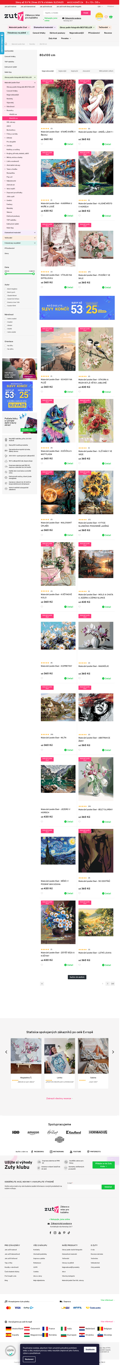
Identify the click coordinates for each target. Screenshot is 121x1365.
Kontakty (36, 1250)
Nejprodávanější (13, 95)
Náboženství (11, 181)
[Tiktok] (68, 1232)
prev (6, 1051)
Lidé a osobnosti (13, 161)
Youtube (77, 1152)
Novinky (10, 99)
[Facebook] (50, 1232)
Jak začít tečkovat (46, 6)
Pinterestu (95, 1152)
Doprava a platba (39, 1258)
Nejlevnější (62, 71)
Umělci (9, 200)
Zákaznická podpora (73, 18)
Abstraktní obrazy (13, 165)
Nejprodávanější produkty (70, 1267)
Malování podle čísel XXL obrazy (73, 1280)
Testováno (94, 1258)
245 (112, 984)
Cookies (36, 1272)
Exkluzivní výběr (11, 67)
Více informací (107, 1300)
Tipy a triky (8, 1263)
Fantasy (9, 204)
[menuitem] (19, 27)
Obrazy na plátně (68, 1263)
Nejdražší (74, 71)
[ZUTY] (60, 1209)
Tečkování (8, 238)
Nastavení (29, 1359)
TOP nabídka (9, 62)
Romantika (11, 173)
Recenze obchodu (97, 1254)
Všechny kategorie (68, 1276)
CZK (99, 6)
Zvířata (9, 146)
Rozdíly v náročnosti (11, 1267)
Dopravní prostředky (14, 192)
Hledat (85, 13)
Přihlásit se (108, 1187)
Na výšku (10, 349)
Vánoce (9, 212)
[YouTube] (59, 1232)
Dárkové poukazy (13, 216)
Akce (64, 1272)
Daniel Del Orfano (13, 299)
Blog (6, 1280)
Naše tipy (8, 72)
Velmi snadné (11, 319)
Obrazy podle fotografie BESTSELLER (21, 87)
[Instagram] (55, 1232)
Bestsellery (11, 130)
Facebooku (39, 1152)
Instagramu (58, 1152)
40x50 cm (13, 114)
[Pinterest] (64, 1232)
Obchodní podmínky (40, 1254)
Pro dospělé (11, 142)
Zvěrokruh (11, 185)
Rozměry (10, 110)
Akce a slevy (37, 1276)
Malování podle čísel (12, 83)
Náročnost (10, 106)
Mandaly (10, 208)
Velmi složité (11, 332)
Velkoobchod (95, 1263)
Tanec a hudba (12, 169)
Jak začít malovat (10, 6)
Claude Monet (12, 295)
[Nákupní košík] (112, 17)
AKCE (9, 126)
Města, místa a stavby (14, 157)
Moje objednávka (39, 1280)
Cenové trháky (10, 57)
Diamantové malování (13, 233)
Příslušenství (10, 248)
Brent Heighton (12, 289)
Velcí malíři (11, 189)
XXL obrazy (11, 122)
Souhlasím (90, 1349)
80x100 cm (13, 118)
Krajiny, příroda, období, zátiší (18, 153)
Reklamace (37, 1263)
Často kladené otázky (12, 1272)
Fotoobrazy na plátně (12, 243)
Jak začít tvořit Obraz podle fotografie (68, 6)
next (112, 1051)
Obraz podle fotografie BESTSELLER (18, 77)
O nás (93, 1250)
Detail (70, 144)
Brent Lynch (11, 292)
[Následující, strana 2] (108, 984)
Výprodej (10, 102)
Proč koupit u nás (10, 1276)
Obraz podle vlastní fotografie (72, 1250)
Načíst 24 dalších (77, 977)
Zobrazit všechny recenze (58, 1098)
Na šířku (10, 345)
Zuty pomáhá (95, 1267)
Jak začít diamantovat (28, 6)
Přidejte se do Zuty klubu (103, 1165)
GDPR (35, 1267)
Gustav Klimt (11, 306)
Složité (9, 329)
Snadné (9, 322)
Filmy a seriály (12, 134)
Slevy (7, 253)
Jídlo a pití (10, 196)
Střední (9, 325)
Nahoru (42, 984)
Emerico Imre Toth (13, 302)
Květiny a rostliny (13, 149)
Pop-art (9, 177)
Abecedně (86, 71)
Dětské (9, 138)
